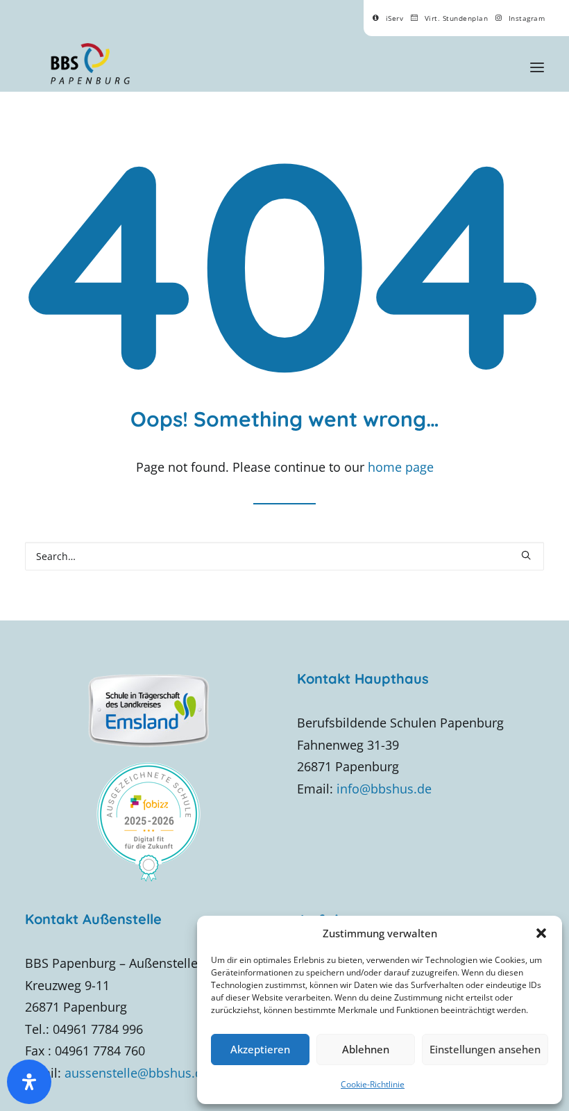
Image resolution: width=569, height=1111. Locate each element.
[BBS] (90, 64)
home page (401, 467)
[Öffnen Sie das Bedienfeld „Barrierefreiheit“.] (29, 1082)
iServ (395, 18)
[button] (541, 933)
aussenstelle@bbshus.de (137, 1072)
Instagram (527, 18)
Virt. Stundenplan (457, 18)
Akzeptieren (260, 1049)
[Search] (284, 556)
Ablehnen (365, 1049)
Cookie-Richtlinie (373, 1084)
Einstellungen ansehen (485, 1049)
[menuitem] (388, 18)
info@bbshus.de (384, 788)
